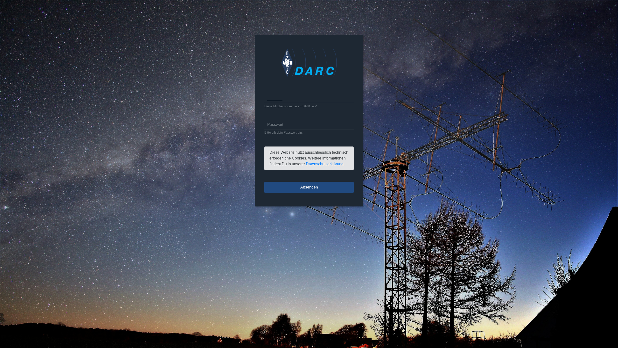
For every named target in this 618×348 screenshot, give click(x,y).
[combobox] (309, 98)
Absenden (309, 187)
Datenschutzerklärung (325, 164)
